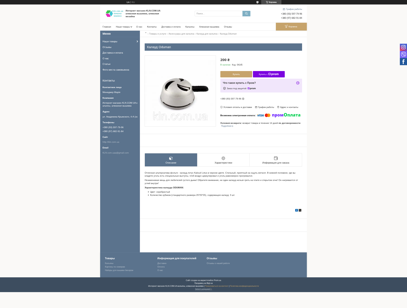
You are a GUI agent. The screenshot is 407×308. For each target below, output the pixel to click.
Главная (107, 26)
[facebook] (296, 210)
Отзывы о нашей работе (218, 263)
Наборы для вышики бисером (119, 270)
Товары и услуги (157, 33)
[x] (300, 210)
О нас (139, 26)
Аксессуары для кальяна (181, 33)
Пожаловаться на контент (216, 286)
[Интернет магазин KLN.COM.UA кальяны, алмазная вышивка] (114, 13)
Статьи (106, 64)
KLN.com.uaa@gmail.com (116, 152)
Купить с (263, 74)
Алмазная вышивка (209, 26)
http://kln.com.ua (111, 142)
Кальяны (189, 26)
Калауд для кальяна (207, 33)
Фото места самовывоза (116, 69)
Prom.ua (217, 280)
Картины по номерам (115, 267)
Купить (236, 74)
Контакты (152, 26)
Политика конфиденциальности (244, 286)
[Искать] (246, 13)
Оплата (161, 267)
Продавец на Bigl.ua (203, 283)
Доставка (161, 263)
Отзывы (228, 26)
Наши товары (123, 26)
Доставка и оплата (171, 26)
